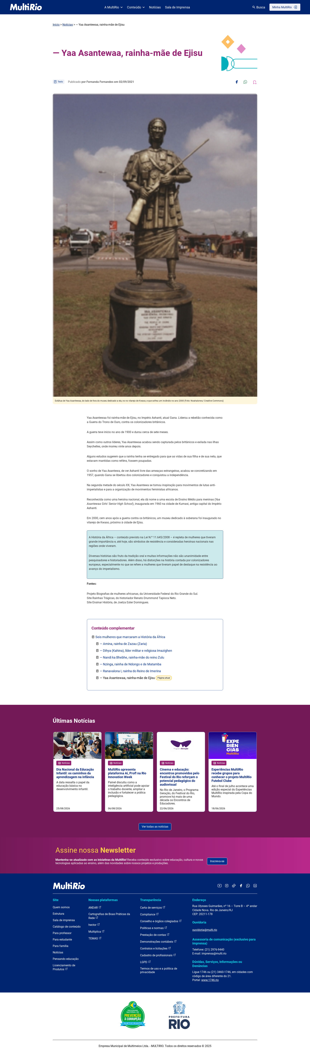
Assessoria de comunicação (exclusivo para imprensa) (224, 941)
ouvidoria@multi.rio (204, 930)
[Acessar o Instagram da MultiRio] (226, 886)
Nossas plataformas (103, 900)
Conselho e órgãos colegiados (159, 921)
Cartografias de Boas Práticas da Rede (109, 916)
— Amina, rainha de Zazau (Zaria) (123, 644)
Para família (60, 946)
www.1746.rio (210, 980)
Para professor (62, 933)
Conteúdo (134, 7)
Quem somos (61, 907)
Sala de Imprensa (177, 7)
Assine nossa (95, 850)
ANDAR (93, 907)
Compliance (148, 914)
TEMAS (93, 938)
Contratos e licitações (154, 948)
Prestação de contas (153, 935)
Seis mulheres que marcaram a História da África (130, 637)
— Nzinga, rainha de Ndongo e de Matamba (130, 664)
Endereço (199, 900)
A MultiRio (111, 7)
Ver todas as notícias (155, 826)
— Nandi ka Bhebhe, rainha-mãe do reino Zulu (132, 657)
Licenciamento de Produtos (64, 967)
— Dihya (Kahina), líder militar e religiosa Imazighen (136, 650)
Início (56, 24)
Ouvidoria (199, 922)
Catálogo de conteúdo (67, 926)
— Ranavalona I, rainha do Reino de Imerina (130, 671)
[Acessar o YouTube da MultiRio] (219, 886)
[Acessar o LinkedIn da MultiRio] (255, 886)
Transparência (150, 900)
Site (55, 900)
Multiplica (95, 931)
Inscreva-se (217, 861)
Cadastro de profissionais (156, 955)
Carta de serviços (151, 907)
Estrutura (58, 913)
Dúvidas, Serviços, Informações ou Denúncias (217, 964)
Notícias (155, 7)
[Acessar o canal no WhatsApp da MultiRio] (248, 886)
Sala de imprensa (64, 920)
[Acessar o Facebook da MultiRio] (241, 886)
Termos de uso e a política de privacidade (158, 970)
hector (92, 925)
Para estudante (62, 939)
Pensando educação (66, 959)
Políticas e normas (152, 928)
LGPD (144, 962)
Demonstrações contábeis (157, 941)
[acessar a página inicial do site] (26, 7)
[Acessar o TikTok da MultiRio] (234, 886)
